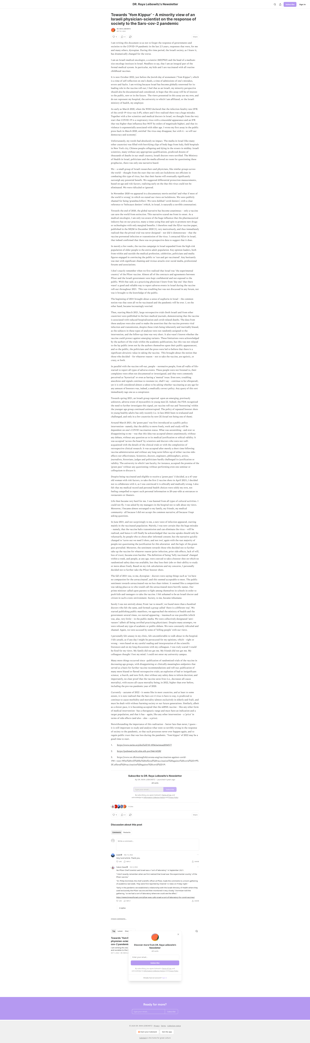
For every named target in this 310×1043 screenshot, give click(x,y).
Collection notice (174, 1026)
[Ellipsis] (198, 855)
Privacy (156, 1026)
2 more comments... (119, 919)
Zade (118, 855)
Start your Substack (148, 1032)
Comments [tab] (116, 832)
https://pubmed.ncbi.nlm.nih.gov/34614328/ (139, 751)
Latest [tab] (120, 931)
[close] (178, 934)
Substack (143, 1038)
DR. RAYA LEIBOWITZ (124, 29)
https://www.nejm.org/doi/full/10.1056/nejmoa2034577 (144, 745)
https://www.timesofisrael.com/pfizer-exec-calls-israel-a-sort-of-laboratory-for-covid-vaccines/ (155, 897)
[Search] (274, 4)
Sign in (302, 4)
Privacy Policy (173, 971)
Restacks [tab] (126, 832)
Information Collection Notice (154, 971)
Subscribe (290, 4)
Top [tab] (113, 931)
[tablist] (121, 832)
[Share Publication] (280, 4)
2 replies (122, 908)
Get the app (167, 1032)
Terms (163, 1026)
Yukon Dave (121, 867)
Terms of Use (166, 968)
